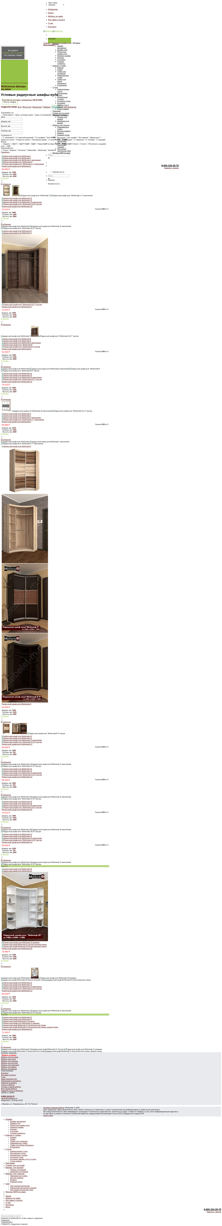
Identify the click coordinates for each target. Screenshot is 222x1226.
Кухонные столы (64, 101)
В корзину (5, 178)
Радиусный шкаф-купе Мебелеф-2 (16, 422)
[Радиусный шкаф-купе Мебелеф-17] (55, 268)
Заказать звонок (171, 168)
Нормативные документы (11, 1081)
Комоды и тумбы (59, 66)
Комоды (60, 68)
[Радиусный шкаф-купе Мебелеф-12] (55, 739)
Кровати (60, 133)
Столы (55, 87)
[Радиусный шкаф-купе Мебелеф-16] (55, 376)
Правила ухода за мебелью (12, 1091)
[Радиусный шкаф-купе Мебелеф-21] (55, 1022)
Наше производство (9, 1079)
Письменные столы (18, 1153)
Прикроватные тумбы (18, 1143)
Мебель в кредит (9, 1055)
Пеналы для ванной (62, 118)
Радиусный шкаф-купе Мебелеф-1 (16, 166)
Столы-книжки (63, 109)
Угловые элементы (61, 63)
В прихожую (62, 85)
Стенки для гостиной (61, 113)
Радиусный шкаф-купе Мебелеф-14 (17, 842)
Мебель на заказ (55, 16)
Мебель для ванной (9, 1069)
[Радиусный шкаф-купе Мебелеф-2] (55, 417)
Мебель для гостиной (9, 1057)
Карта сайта (48, 1115)
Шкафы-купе (62, 50)
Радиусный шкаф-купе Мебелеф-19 (17, 206)
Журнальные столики (62, 98)
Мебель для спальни (61, 125)
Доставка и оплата (56, 20)
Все (19, 107)
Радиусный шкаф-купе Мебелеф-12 (17, 744)
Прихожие (57, 111)
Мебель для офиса (8, 1067)
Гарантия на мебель (9, 1083)
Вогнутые (27, 107)
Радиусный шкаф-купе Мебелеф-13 (17, 991)
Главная (46, 43)
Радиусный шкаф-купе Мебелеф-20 (17, 949)
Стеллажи (61, 60)
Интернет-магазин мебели (53, 1108)
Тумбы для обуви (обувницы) (61, 81)
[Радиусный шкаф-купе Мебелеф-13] (55, 986)
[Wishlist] (2, 182)
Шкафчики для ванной (19, 1172)
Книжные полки (63, 135)
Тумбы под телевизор (61, 73)
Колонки (60, 58)
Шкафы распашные (61, 47)
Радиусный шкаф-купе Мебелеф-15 (17, 777)
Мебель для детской (9, 1063)
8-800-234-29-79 (170, 165)
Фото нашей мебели (9, 1089)
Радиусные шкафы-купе (62, 53)
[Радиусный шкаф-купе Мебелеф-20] (55, 907)
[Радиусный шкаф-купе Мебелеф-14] (55, 837)
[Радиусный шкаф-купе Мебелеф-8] (55, 343)
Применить (5, 152)
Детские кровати (63, 131)
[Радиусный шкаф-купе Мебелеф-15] (55, 772)
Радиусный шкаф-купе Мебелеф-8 (16, 349)
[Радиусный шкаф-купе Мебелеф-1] (55, 160)
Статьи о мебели (7, 1085)
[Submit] (49, 178)
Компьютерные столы (19, 1151)
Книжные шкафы (64, 56)
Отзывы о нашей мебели (11, 1087)
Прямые (46, 107)
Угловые (56, 107)
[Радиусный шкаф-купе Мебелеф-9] (55, 574)
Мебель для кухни (8, 1059)
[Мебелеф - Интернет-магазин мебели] (53, 31)
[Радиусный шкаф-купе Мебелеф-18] (55, 804)
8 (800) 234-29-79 (7, 1096)
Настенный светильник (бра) (64, 150)
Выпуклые (37, 107)
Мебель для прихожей (10, 1065)
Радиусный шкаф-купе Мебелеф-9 (16, 704)
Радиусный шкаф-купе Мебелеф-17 (17, 307)
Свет (8, 1184)
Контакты (52, 27)
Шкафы (9, 1119)
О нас (50, 23)
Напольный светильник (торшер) (61, 145)
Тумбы (60, 70)
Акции (51, 13)
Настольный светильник (20, 1186)
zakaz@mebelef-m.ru (9, 1098)
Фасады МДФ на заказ (61, 153)
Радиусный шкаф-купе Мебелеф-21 (17, 1029)
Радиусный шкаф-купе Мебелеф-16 (17, 382)
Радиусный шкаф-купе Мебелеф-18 (17, 810)
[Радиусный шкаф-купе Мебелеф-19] (55, 201)
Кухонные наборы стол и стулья (63, 105)
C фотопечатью (69, 107)
